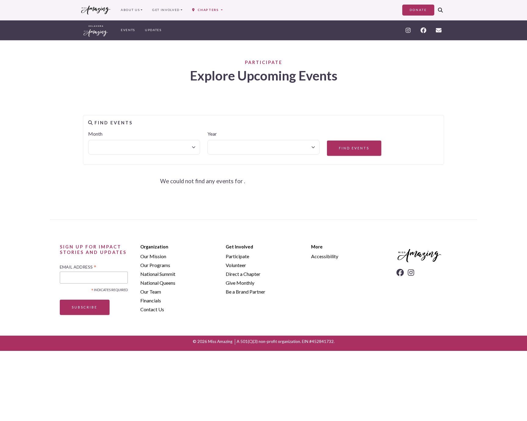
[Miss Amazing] (96, 10)
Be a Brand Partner (245, 291)
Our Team (150, 291)
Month (95, 134)
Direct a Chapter (243, 274)
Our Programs (155, 265)
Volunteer (236, 265)
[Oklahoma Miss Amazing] (96, 30)
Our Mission (153, 256)
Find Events (354, 148)
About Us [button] (130, 10)
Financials (150, 300)
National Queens (157, 283)
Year (212, 134)
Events (128, 30)
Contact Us (152, 309)
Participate (237, 256)
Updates (153, 30)
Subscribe (84, 307)
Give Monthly (240, 283)
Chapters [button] (207, 10)
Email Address (78, 267)
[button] (440, 10)
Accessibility (324, 256)
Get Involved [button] (166, 10)
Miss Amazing (220, 341)
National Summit (157, 274)
